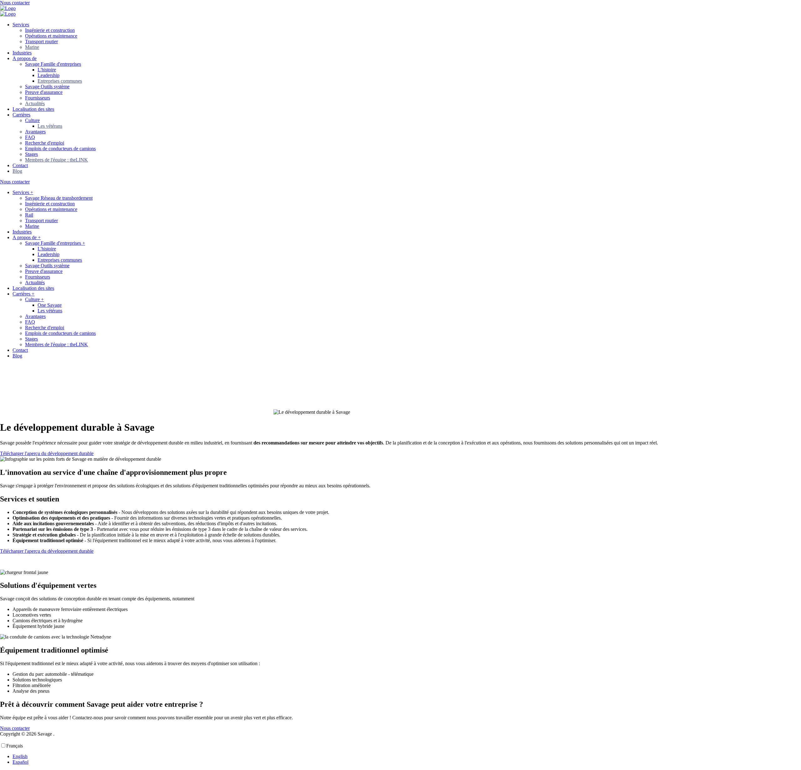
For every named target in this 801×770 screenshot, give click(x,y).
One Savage (50, 305)
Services (21, 24)
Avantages (35, 131)
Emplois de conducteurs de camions (60, 148)
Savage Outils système (47, 86)
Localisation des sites (33, 109)
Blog (17, 171)
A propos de (25, 58)
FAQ (30, 137)
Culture (32, 120)
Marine (32, 47)
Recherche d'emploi (44, 143)
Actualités (35, 103)
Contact (20, 165)
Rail (29, 215)
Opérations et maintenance (51, 35)
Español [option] (20, 762)
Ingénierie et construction (50, 30)
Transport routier (41, 41)
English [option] (20, 756)
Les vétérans (50, 126)
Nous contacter (15, 2)
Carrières (21, 114)
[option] (385, 756)
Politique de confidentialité (82, 734)
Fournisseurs (37, 97)
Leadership (48, 75)
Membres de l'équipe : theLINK (56, 159)
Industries (22, 52)
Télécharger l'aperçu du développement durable (47, 453)
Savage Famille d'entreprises (53, 64)
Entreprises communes (60, 81)
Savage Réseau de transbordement (59, 198)
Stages (31, 154)
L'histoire (47, 69)
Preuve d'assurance (44, 92)
